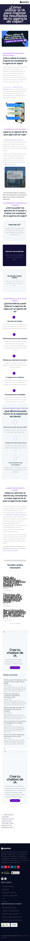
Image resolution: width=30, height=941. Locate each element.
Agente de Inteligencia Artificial (15, 514)
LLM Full (4, 901)
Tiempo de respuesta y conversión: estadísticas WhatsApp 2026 (12, 598)
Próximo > (18, 623)
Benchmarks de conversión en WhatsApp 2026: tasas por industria (14, 613)
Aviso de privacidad (7, 886)
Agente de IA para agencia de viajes (12, 917)
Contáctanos (5, 889)
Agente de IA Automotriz (9, 907)
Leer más (5, 588)
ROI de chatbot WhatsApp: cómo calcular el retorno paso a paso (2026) (14, 582)
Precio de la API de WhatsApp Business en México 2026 (14, 735)
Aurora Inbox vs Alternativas (10, 895)
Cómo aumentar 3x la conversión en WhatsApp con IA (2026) (15, 722)
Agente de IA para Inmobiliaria (10, 914)
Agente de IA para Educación (10, 910)
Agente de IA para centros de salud (12, 920)
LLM (3, 898)
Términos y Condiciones (9, 892)
